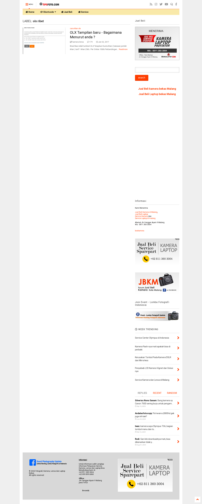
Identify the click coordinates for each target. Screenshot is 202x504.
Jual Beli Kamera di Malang (146, 212)
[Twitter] (161, 4)
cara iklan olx (75, 28)
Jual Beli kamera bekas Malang (157, 88)
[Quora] (171, 4)
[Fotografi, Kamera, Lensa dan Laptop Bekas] (49, 5)
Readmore (123, 49)
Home (31, 12)
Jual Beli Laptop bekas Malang (157, 94)
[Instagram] (156, 4)
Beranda (85, 491)
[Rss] (151, 4)
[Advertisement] (157, 148)
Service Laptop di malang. (145, 218)
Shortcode (48, 12)
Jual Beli (68, 12)
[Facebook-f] (176, 4)
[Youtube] (166, 4)
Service (84, 12)
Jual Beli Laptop (141, 214)
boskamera (139, 231)
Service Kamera (141, 216)
